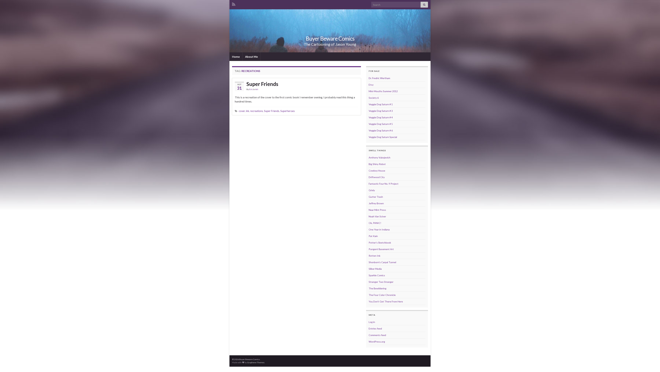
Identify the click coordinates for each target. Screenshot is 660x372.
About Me (251, 56)
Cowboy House (377, 170)
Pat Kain (373, 236)
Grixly (372, 190)
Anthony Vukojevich (379, 157)
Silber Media (375, 268)
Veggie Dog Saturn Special (383, 137)
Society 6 (374, 97)
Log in (372, 322)
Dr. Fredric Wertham (379, 78)
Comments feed (377, 335)
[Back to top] (652, 364)
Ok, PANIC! (375, 222)
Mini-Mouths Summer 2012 (383, 91)
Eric (251, 89)
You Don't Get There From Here (386, 301)
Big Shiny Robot (377, 164)
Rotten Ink (374, 255)
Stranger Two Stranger (381, 281)
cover (242, 111)
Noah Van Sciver (377, 216)
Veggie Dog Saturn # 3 (381, 110)
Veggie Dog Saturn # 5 (381, 123)
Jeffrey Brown (376, 203)
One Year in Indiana (379, 229)
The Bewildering (377, 288)
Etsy (371, 84)
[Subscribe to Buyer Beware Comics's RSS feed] (233, 3)
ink (247, 111)
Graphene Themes (256, 362)
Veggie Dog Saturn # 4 (381, 117)
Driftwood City (377, 177)
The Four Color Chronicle (382, 294)
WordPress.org (377, 341)
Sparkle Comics (377, 275)
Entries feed (375, 328)
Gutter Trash (376, 196)
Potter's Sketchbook (380, 242)
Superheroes (287, 111)
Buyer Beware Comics (330, 38)
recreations (256, 111)
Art (256, 89)
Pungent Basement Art (381, 249)
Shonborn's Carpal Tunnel (382, 262)
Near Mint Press (377, 209)
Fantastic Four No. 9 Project (383, 183)
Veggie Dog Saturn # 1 (381, 104)
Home (236, 56)
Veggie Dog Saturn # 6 (381, 130)
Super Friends (262, 84)
